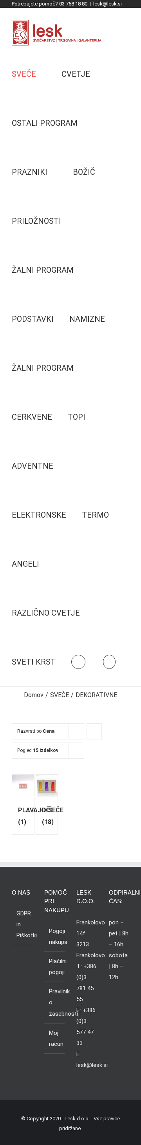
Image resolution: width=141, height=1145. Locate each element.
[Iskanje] (109, 661)
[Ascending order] (94, 731)
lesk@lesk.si (107, 4)
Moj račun (55, 1038)
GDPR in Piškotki (22, 924)
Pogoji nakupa (55, 937)
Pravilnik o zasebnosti (55, 1002)
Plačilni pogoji (55, 967)
